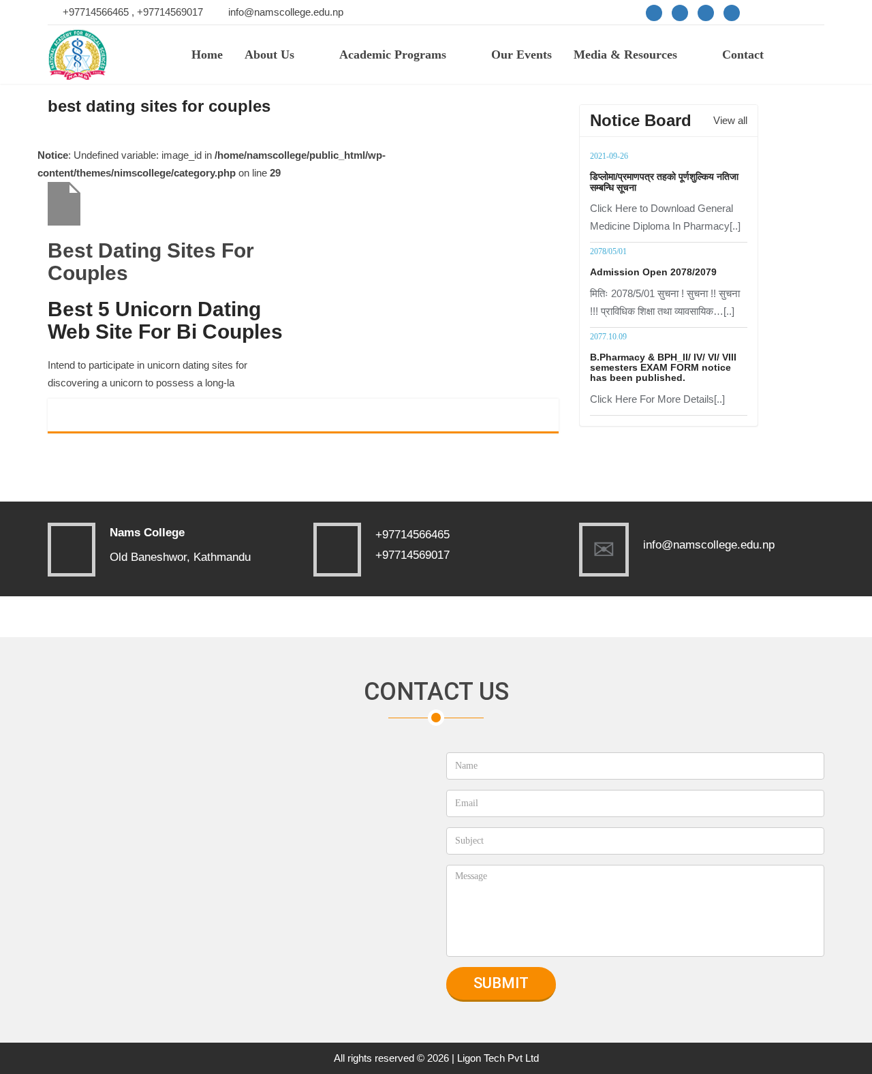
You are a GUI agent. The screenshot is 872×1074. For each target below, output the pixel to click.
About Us (269, 54)
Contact (743, 54)
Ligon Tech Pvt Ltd (498, 1058)
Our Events (521, 54)
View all (730, 120)
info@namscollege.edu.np (285, 12)
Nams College (147, 532)
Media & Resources (625, 54)
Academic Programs (392, 54)
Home (207, 54)
